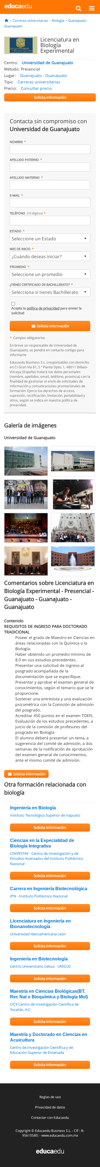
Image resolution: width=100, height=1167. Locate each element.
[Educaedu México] (18, 5)
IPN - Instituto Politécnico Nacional (39, 896)
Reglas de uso (50, 1097)
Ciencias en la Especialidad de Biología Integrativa (42, 843)
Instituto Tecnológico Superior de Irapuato (45, 815)
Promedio (18, 267)
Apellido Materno (25, 177)
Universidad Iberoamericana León (38, 933)
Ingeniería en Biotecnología (39, 959)
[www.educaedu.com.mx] (50, 1150)
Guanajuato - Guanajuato (43, 75)
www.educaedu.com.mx (59, 1135)
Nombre (16, 142)
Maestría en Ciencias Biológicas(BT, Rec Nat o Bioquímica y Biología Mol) (49, 994)
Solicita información (52, 325)
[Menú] (91, 8)
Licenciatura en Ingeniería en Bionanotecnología (40, 924)
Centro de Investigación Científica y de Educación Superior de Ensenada (41, 1050)
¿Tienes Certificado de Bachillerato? (40, 284)
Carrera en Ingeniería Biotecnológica (48, 888)
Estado (15, 231)
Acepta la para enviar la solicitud (46, 310)
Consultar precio (36, 88)
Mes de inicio (20, 249)
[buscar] (78, 8)
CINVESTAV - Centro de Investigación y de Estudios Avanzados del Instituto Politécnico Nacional (46, 858)
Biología (58, 20)
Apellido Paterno (24, 160)
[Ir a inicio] (6, 20)
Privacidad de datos (50, 1107)
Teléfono (26, 213)
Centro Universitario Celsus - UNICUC (40, 966)
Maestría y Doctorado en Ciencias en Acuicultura (48, 1037)
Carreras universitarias (30, 20)
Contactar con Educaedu (50, 1117)
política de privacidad (43, 308)
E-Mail (15, 195)
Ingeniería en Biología (33, 807)
